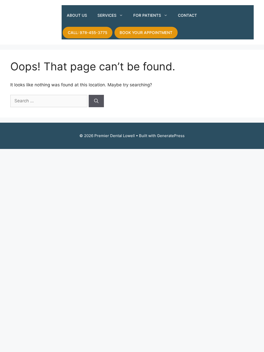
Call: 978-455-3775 (87, 32)
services (107, 15)
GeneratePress (171, 135)
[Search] (96, 101)
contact (187, 15)
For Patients (147, 15)
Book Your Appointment (146, 32)
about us (77, 15)
